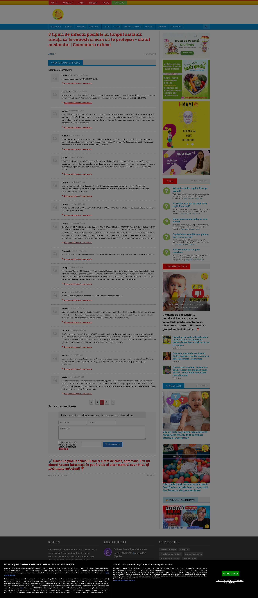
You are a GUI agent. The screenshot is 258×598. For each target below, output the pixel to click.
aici (21, 588)
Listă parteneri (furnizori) (124, 580)
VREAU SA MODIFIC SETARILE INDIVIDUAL (229, 582)
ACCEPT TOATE (230, 573)
